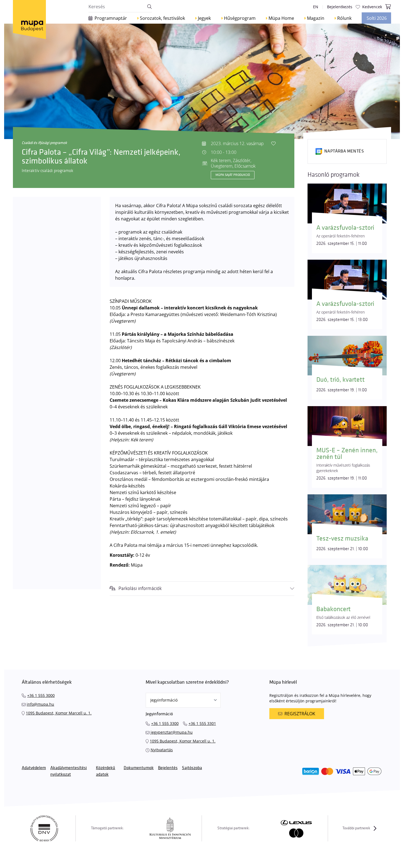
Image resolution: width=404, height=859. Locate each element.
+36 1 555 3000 (41, 695)
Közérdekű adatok (105, 771)
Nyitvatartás (162, 749)
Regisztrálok (299, 714)
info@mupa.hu (40, 704)
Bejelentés (168, 768)
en (315, 6)
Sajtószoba (192, 768)
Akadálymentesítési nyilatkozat (68, 771)
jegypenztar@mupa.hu (172, 732)
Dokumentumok (139, 768)
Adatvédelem (34, 768)
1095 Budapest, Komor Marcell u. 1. (59, 713)
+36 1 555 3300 (165, 723)
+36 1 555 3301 (202, 723)
